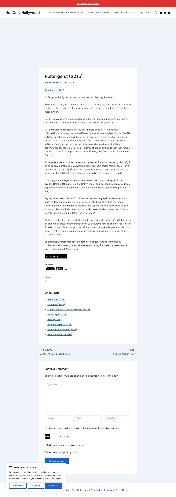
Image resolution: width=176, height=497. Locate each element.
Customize (18, 485)
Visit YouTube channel (88, 3)
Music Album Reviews (99, 12)
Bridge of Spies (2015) (59, 324)
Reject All (36, 485)
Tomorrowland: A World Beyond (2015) (68, 309)
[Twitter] (165, 13)
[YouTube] (169, 13)
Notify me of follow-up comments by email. (66, 445)
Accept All (53, 485)
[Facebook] (161, 13)
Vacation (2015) (56, 299)
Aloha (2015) (54, 319)
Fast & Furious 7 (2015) (59, 334)
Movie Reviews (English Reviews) (66, 12)
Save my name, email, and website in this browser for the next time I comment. (84, 428)
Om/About (144, 12)
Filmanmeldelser (123, 12)
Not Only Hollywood (23, 12)
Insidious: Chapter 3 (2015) (62, 329)
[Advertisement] (88, 39)
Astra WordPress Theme (116, 490)
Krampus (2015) (56, 304)
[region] (36, 477)
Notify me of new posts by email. (62, 452)
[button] (133, 12)
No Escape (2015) (57, 314)
